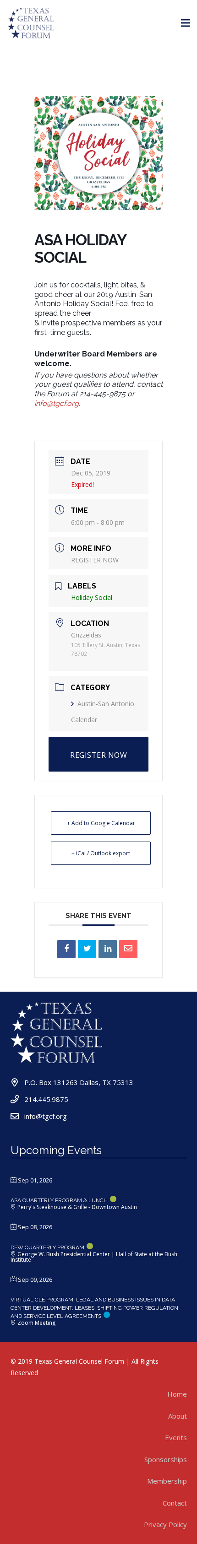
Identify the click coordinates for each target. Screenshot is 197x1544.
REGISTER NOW (95, 560)
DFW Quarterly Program (47, 1247)
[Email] (128, 949)
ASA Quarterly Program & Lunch (59, 1200)
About (177, 1415)
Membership (167, 1480)
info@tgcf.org (56, 403)
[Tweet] (87, 949)
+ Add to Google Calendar (101, 823)
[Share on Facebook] (66, 949)
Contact (175, 1502)
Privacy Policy (165, 1524)
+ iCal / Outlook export (100, 853)
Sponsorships (165, 1459)
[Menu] (185, 22)
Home (177, 1393)
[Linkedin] (107, 949)
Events (176, 1437)
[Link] (31, 23)
